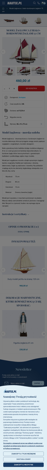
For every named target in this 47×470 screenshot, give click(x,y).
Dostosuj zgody (23, 459)
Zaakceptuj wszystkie (23, 465)
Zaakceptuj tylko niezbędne (23, 454)
